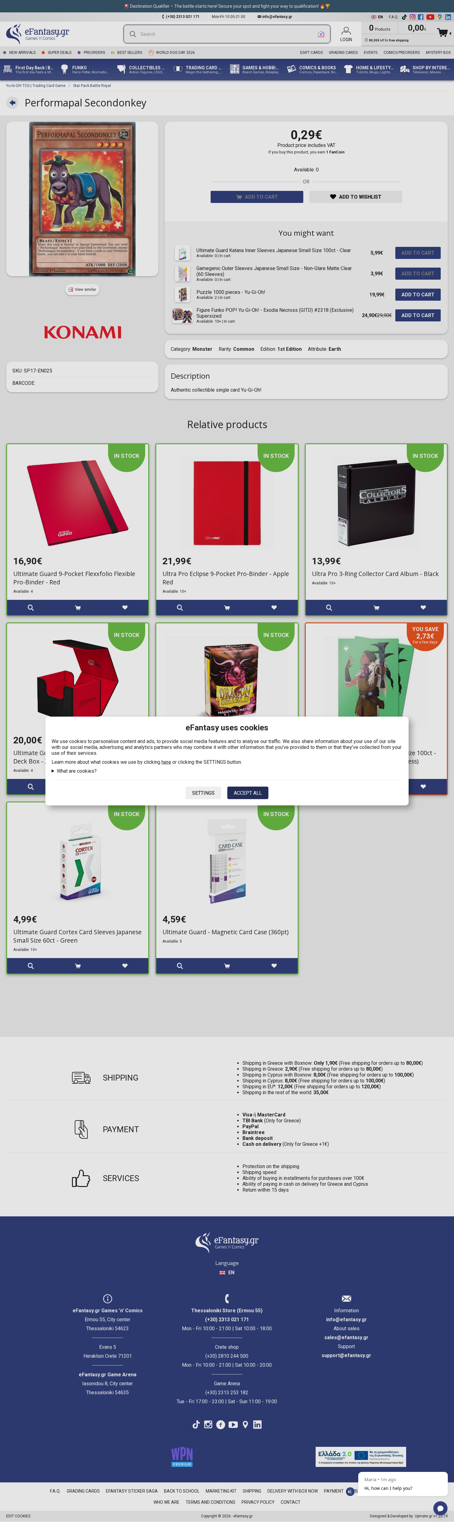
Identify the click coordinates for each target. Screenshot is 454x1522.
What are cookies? (77, 771)
